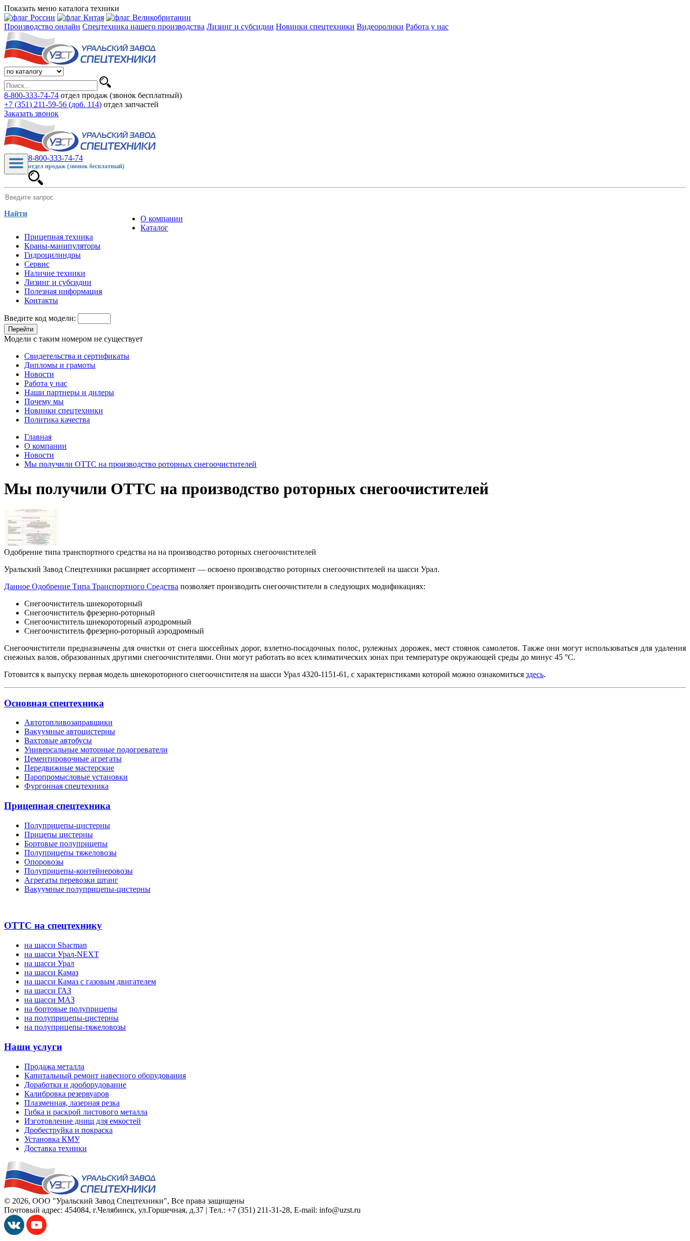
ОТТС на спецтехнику (53, 925)
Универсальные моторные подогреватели (96, 749)
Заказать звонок (31, 113)
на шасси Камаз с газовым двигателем (90, 981)
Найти (15, 213)
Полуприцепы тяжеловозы (70, 852)
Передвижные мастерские (69, 767)
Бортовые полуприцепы (66, 843)
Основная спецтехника (54, 703)
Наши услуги (33, 1046)
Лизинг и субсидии (240, 26)
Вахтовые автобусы (58, 740)
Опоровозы (44, 861)
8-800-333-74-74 (31, 95)
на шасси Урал (49, 963)
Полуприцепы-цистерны (67, 825)
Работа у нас (427, 26)
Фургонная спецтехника (66, 786)
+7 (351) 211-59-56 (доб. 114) (53, 104)
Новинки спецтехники (315, 26)
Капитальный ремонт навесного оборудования (105, 1075)
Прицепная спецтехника (57, 805)
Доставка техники (55, 1148)
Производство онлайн (42, 26)
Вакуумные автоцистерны (69, 731)
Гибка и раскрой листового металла (85, 1112)
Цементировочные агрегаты (73, 758)
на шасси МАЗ (49, 999)
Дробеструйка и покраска (68, 1130)
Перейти (20, 329)
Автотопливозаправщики (68, 722)
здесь (535, 674)
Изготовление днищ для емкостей (82, 1121)
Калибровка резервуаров (66, 1093)
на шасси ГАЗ (47, 990)
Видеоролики (380, 26)
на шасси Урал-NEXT (61, 954)
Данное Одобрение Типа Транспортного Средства (91, 586)
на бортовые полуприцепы (70, 1009)
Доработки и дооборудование (75, 1084)
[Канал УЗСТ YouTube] (36, 1232)
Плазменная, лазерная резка (72, 1103)
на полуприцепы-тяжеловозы (75, 1027)
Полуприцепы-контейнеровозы (78, 871)
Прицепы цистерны (58, 834)
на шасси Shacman (55, 945)
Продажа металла (54, 1066)
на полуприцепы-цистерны (71, 1018)
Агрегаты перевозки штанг (71, 880)
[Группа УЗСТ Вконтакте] (14, 1232)
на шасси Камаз (51, 972)
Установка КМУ (52, 1139)
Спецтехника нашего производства (143, 26)
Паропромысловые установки (76, 777)
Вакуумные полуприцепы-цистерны (87, 889)
